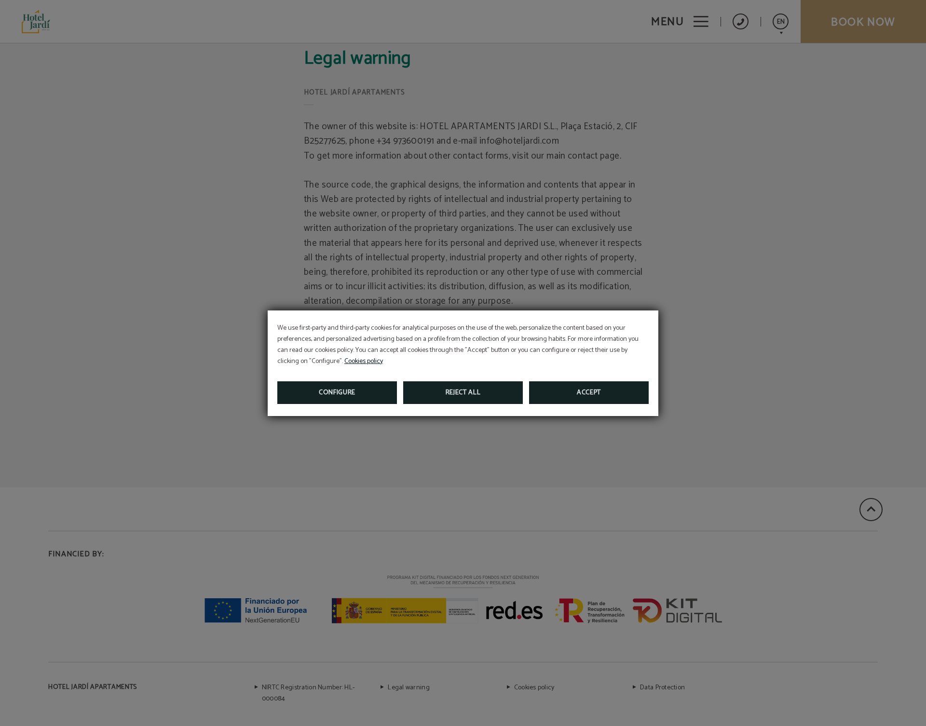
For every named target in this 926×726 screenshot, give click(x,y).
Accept (589, 392)
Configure (337, 392)
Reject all (463, 392)
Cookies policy (363, 361)
